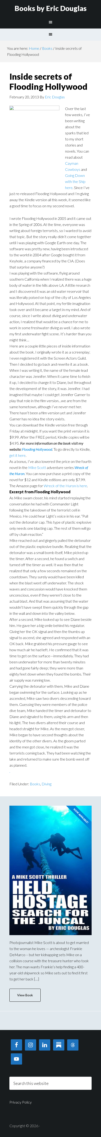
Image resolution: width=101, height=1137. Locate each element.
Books (35, 784)
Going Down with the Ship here (75, 181)
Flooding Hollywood (37, 449)
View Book (25, 995)
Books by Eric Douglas (51, 8)
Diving (46, 784)
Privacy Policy (20, 1102)
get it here (17, 455)
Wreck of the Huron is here (65, 485)
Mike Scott (37, 467)
